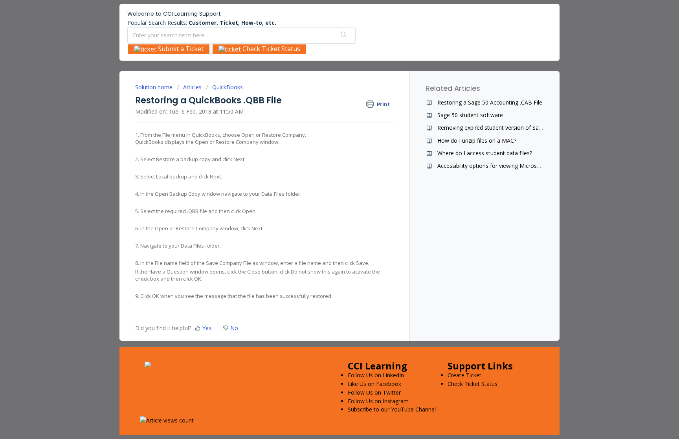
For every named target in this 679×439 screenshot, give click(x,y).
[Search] (343, 35)
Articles (192, 87)
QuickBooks (227, 87)
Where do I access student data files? (484, 153)
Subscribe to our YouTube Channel (392, 409)
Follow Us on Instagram (378, 401)
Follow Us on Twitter (374, 392)
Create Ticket (464, 375)
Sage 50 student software (470, 115)
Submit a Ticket (180, 48)
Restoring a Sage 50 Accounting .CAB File (489, 102)
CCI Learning (377, 365)
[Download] (325, 116)
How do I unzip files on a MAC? (476, 140)
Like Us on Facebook (374, 384)
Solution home (154, 87)
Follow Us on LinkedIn (376, 375)
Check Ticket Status (270, 48)
